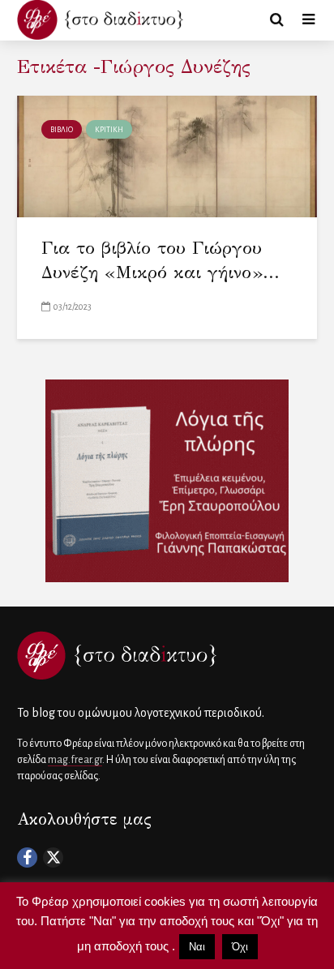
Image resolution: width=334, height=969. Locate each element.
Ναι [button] (197, 947)
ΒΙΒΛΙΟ (61, 130)
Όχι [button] (240, 947)
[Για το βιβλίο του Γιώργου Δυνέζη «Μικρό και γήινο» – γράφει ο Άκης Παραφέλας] (167, 155)
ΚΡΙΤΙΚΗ (109, 130)
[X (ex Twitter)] (53, 857)
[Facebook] (27, 857)
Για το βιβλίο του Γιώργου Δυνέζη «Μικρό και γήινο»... (160, 260)
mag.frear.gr (75, 759)
